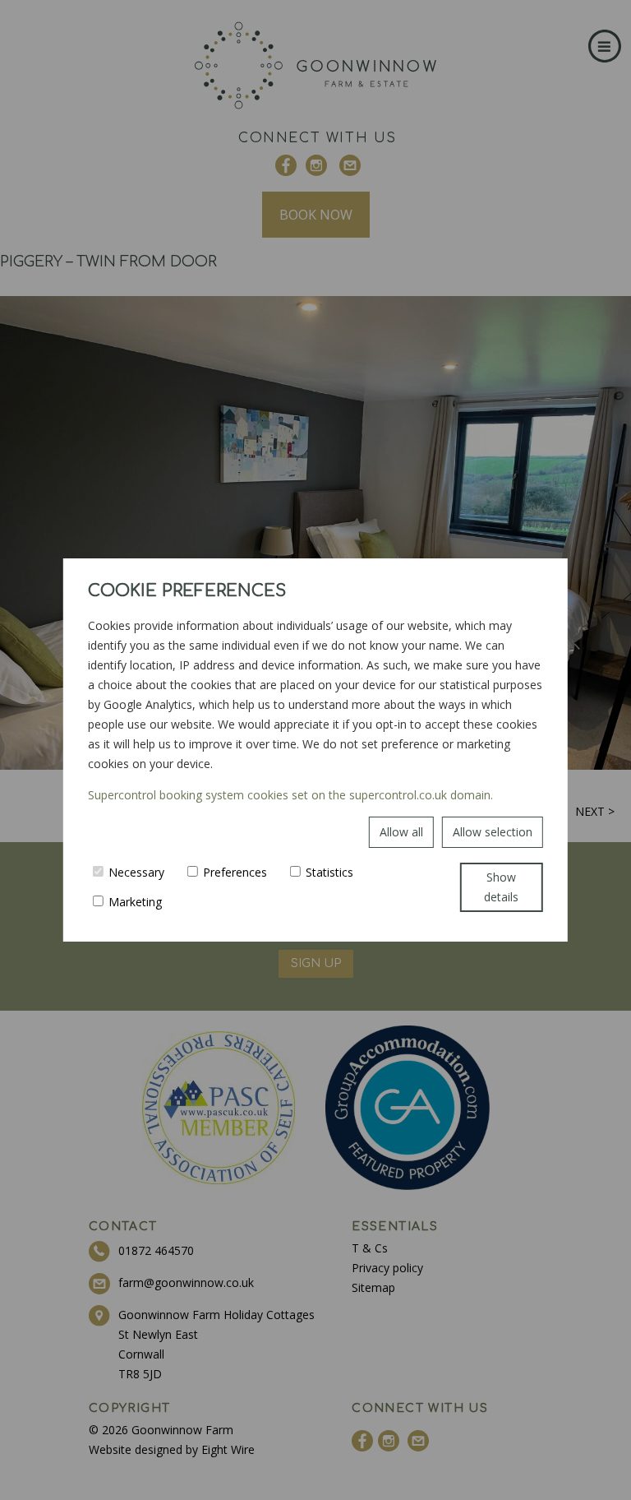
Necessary (136, 872)
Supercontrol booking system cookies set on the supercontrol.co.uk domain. (290, 795)
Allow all (401, 832)
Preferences (235, 872)
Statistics (329, 872)
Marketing (135, 902)
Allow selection (492, 832)
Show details (501, 887)
